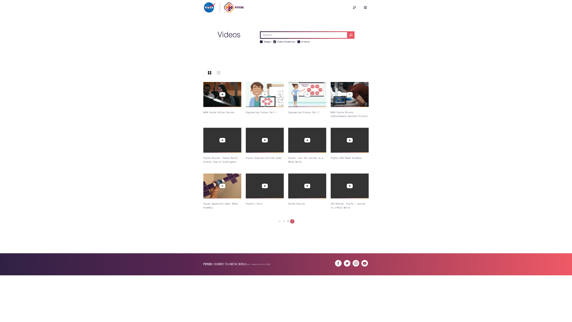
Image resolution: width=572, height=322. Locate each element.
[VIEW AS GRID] (209, 72)
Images (267, 41)
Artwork (305, 41)
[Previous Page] (280, 221)
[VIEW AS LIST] (218, 72)
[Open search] (354, 7)
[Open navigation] (365, 7)
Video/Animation (286, 41)
